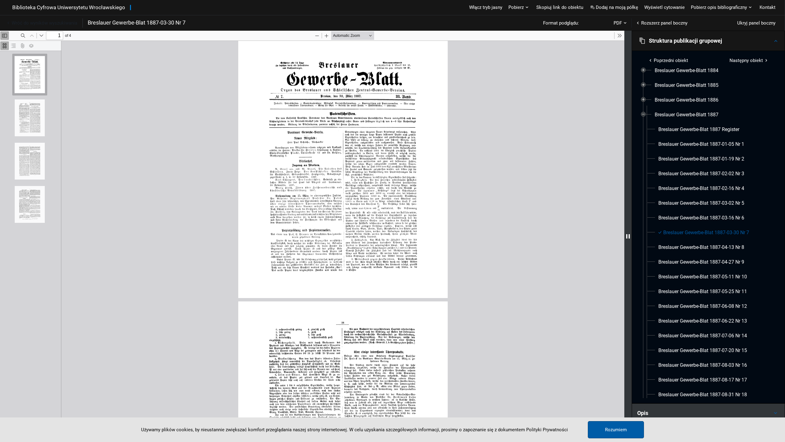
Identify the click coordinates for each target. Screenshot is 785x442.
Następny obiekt (746, 60)
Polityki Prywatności (547, 429)
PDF (618, 23)
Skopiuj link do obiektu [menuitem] (559, 7)
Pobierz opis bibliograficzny (719, 7)
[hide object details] (628, 236)
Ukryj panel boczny (756, 23)
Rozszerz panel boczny (664, 23)
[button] (708, 41)
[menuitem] (686, 70)
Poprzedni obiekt (671, 60)
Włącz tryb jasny (485, 7)
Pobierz (516, 7)
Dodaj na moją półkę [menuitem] (617, 7)
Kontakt (767, 7)
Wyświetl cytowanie (664, 7)
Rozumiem (616, 429)
